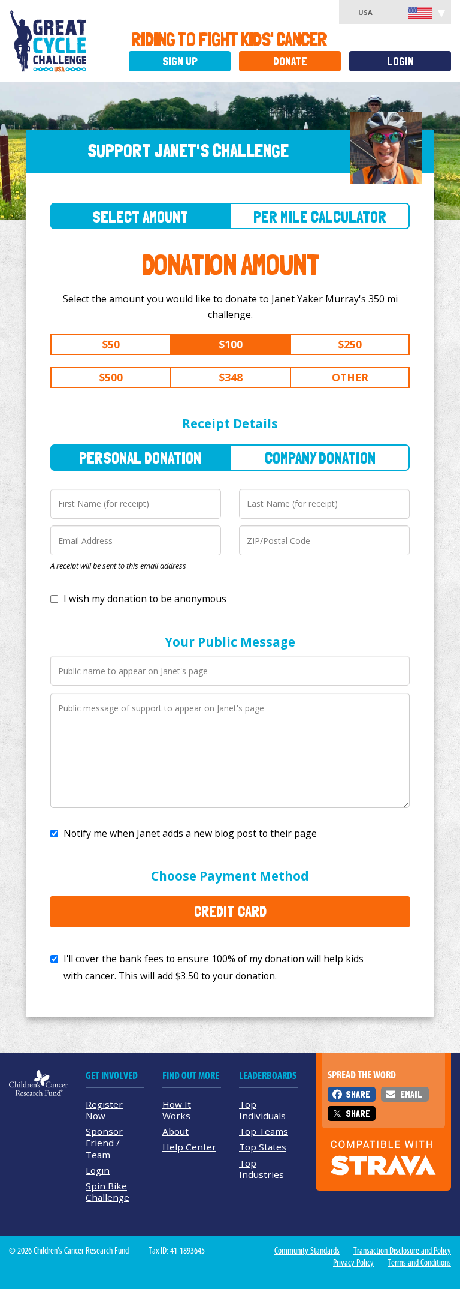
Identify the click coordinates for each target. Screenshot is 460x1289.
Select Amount (140, 217)
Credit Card (230, 911)
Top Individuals (262, 1110)
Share (358, 1094)
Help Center (189, 1147)
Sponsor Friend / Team (104, 1142)
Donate (290, 61)
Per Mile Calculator (319, 217)
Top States (262, 1147)
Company (320, 458)
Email (411, 1094)
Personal (140, 458)
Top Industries (261, 1168)
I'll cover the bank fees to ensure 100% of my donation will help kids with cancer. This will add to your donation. (213, 967)
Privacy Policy (353, 1262)
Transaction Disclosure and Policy (402, 1250)
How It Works (176, 1110)
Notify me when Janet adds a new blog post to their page (190, 833)
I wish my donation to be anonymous (144, 598)
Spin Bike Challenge (107, 1191)
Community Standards (307, 1250)
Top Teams (263, 1131)
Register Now (104, 1110)
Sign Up (180, 61)
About (175, 1131)
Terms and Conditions (419, 1262)
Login (400, 61)
